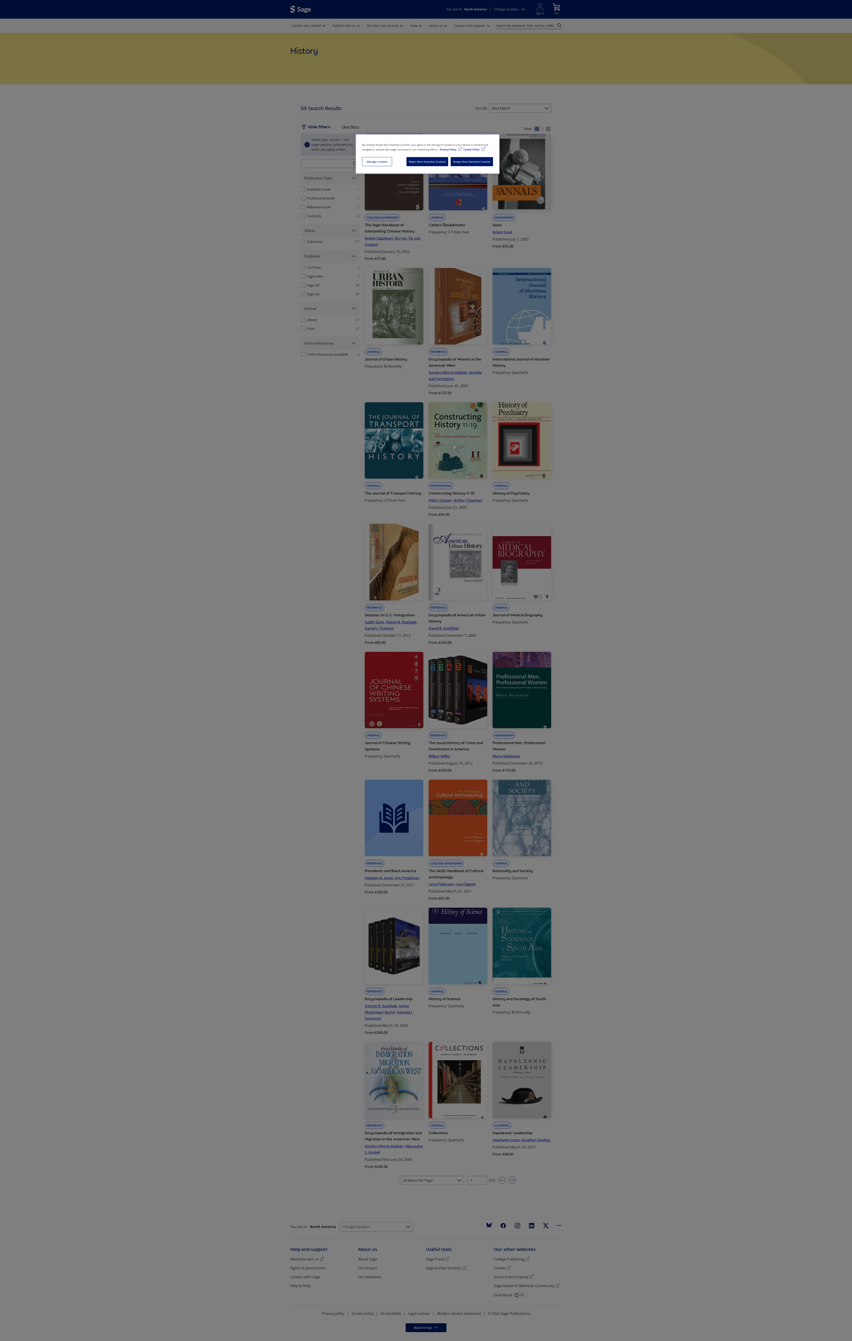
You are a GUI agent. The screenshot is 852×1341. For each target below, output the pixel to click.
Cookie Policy (471, 149)
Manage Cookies (377, 161)
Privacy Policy (448, 149)
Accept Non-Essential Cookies (472, 161)
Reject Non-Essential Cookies (427, 161)
